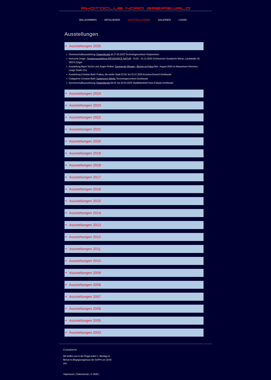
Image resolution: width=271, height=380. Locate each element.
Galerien (164, 19)
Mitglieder (112, 19)
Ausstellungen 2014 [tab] (85, 213)
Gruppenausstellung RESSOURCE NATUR (109, 58)
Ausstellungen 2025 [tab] (85, 46)
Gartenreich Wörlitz (106, 78)
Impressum (69, 374)
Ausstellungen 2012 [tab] (85, 237)
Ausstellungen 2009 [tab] (85, 273)
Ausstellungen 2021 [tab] (85, 129)
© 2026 (94, 374)
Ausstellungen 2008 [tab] (85, 285)
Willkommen (88, 19)
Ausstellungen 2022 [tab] (85, 117)
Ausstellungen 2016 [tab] (85, 189)
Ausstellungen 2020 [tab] (85, 141)
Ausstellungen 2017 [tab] (85, 177)
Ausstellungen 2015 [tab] (85, 201)
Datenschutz (82, 374)
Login (183, 19)
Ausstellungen (139, 19)
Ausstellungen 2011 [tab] (85, 249)
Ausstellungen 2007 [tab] (85, 296)
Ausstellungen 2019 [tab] (85, 153)
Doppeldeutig (103, 54)
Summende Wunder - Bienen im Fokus (134, 66)
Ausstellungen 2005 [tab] (85, 320)
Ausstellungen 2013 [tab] (85, 225)
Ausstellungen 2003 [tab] (85, 332)
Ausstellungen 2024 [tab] (85, 93)
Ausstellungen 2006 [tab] (85, 308)
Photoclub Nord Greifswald (135, 8)
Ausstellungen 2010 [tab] (85, 261)
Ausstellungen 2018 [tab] (85, 165)
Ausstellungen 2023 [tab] (85, 105)
